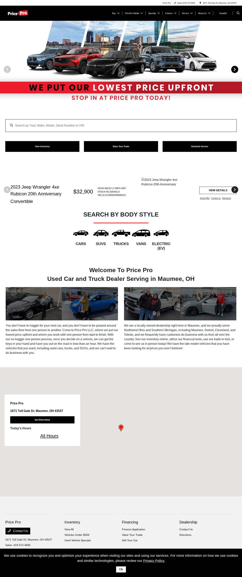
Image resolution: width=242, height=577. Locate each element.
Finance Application (133, 529)
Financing (130, 522)
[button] (121, 428)
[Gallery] (121, 69)
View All (69, 529)
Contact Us (20, 531)
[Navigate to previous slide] (3, 69)
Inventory (72, 522)
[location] (200, 3)
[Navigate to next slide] (239, 69)
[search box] (121, 123)
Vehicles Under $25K (76, 534)
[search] (238, 13)
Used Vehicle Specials (77, 540)
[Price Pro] (22, 13)
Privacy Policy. (154, 561)
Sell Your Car (130, 540)
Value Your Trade (132, 534)
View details (218, 190)
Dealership (188, 522)
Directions (185, 534)
